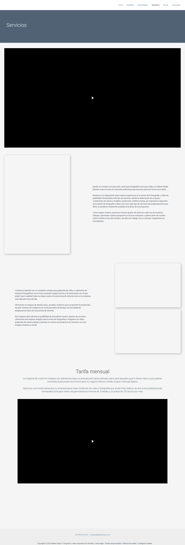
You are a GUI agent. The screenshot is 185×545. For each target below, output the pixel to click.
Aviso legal (99, 543)
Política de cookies (129, 543)
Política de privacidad (113, 543)
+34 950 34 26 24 (81, 535)
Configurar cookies (145, 543)
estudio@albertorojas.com (100, 535)
